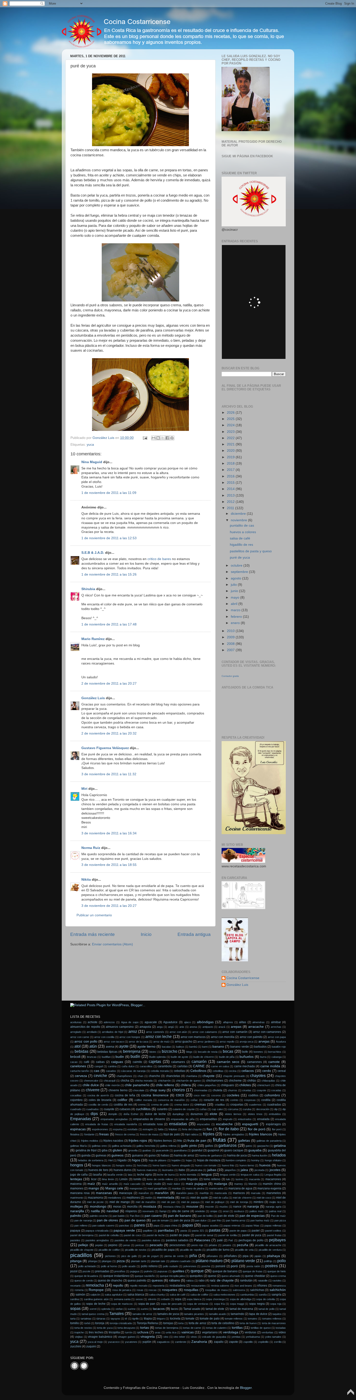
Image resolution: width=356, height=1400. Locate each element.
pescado (156, 1245)
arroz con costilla (104, 1037)
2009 (231, 637)
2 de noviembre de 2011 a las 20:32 (109, 733)
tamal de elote (215, 1309)
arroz (132, 1031)
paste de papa (238, 1230)
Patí (230, 1240)
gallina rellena (168, 1145)
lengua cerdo (228, 1174)
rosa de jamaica (122, 1290)
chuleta (217, 1090)
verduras (250, 1332)
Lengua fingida (273, 1174)
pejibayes (277, 1240)
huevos (265, 1165)
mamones (76, 1188)
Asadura (281, 1041)
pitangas (107, 1261)
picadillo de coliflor (109, 1249)
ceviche (100, 1075)
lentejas (76, 1179)
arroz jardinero (206, 1041)
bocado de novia (208, 1051)
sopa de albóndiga (240, 1299)
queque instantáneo (116, 1276)
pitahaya (273, 1256)
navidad (113, 1211)
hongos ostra (124, 1165)
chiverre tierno (118, 1090)
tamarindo (237, 1314)
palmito (75, 1216)
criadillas (220, 1104)
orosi (226, 1211)
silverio (152, 1299)
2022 (231, 438)
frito (179, 1140)
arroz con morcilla (222, 1037)
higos (136, 1160)
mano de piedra (195, 1188)
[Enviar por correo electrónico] (153, 437)
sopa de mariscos (122, 1303)
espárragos (273, 1124)
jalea (244, 1170)
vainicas (187, 1332)
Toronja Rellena (147, 1323)
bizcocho (169, 1051)
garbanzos (227, 1145)
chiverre (93, 1090)
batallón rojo (279, 1046)
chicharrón (164, 1080)
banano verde (239, 1046)
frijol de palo (171, 1134)
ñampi (162, 1211)
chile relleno (165, 1085)
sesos (139, 1299)
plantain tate (158, 1261)
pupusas (162, 1271)
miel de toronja (239, 1202)
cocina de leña (125, 1095)
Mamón (252, 1183)
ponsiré (220, 1266)
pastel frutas (274, 1235)
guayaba (255, 1150)
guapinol (213, 1150)
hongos (76, 1165)
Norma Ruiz (90, 848)
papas (187, 1225)
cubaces (125, 1109)
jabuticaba (196, 1170)
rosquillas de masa (216, 1290)
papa (156, 1225)
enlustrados (245, 1119)
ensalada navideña (125, 1124)
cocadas (276, 1090)
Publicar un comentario (94, 915)
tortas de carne (192, 1327)
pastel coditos (273, 1230)
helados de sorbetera (90, 1160)
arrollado (92, 1031)
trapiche (79, 1332)
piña (193, 1255)
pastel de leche (155, 1235)
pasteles (75, 1240)
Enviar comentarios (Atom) (112, 944)
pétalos (213, 1245)
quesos (157, 1280)
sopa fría (219, 1303)
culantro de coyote (183, 1109)
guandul (197, 1150)
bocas (228, 1051)
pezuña (242, 1245)
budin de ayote (179, 1056)
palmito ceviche (99, 1215)
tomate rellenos (234, 1318)
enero (236, 623)
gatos (249, 1145)
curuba (247, 1109)
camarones (254, 1062)
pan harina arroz (235, 1220)
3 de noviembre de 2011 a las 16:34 (109, 833)
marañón (162, 1193)
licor (94, 1179)
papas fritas (252, 1225)
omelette (200, 1211)
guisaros (137, 1155)
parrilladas (166, 1230)
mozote (209, 1206)
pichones (110, 1256)
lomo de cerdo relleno (160, 1179)
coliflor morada (143, 1100)
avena (110, 1046)
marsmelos (273, 1193)
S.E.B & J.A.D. (92, 552)
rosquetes (169, 1290)
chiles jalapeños (206, 1085)
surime (132, 1308)
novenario (148, 1211)
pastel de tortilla (227, 1235)
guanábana (180, 1150)
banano (218, 1046)
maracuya (125, 1193)
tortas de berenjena (166, 1327)
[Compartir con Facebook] (167, 437)
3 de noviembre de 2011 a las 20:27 (109, 906)
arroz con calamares (204, 1031)
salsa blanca (135, 1294)
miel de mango (119, 1202)
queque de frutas (253, 1271)
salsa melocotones (224, 1294)
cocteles (233, 1095)
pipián (258, 1256)
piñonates (212, 1256)
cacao (73, 1061)
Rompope (96, 1290)
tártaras (101, 1318)
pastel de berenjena (81, 1235)
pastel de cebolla (109, 1235)
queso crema (278, 1275)
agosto (236, 578)
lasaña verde (115, 1174)
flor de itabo (229, 1129)
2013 (231, 495)
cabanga (276, 1056)
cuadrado (75, 1109)
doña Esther (131, 1114)
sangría (276, 1294)
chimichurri (263, 1085)
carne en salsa (220, 1066)
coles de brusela (100, 1100)
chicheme (235, 1080)
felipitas (173, 1129)
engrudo (227, 1119)
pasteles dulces (151, 1240)
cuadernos (255, 1104)
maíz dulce (173, 1183)
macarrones (273, 1179)
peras (126, 1245)
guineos (117, 1155)
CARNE (199, 1066)
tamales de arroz (142, 1314)
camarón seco (228, 1062)
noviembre (239, 520)
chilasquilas (268, 1080)
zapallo (219, 1342)
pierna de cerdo (174, 1256)
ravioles (277, 1280)
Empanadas (80, 1118)
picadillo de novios (136, 1249)
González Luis (93, 698)
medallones (114, 1197)
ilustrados (168, 1170)
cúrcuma (233, 1109)
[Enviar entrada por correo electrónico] (144, 438)
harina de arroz (184, 1155)
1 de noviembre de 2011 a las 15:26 (109, 574)
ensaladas (178, 1124)
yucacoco (114, 1341)
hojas (189, 1160)
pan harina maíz (259, 1220)
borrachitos (274, 1051)
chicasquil (109, 1080)
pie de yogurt (151, 1256)
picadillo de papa (163, 1249)
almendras (258, 1022)
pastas (214, 1230)
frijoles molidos (89, 1140)
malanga (220, 1184)
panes (139, 1225)
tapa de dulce (258, 1314)
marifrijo (204, 1193)
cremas (200, 1104)
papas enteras (232, 1225)
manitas (176, 1188)
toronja (99, 1323)
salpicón (95, 1294)
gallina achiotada (121, 1145)
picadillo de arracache (268, 1245)
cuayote (109, 1109)
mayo (235, 597)
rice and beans (243, 1285)
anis (181, 1026)
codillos (253, 1095)
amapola (145, 1026)
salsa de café (240, 538)
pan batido (119, 1215)
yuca (90, 444)
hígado (122, 1160)
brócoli (75, 1057)
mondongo (98, 1206)
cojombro (76, 1100)
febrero (237, 616)
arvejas (264, 1041)
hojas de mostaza (209, 1160)
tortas (144, 1327)
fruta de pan (196, 1140)
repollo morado (138, 1285)
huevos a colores (243, 532)
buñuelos (247, 1057)
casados (111, 1070)
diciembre (239, 513)
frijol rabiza (191, 1134)
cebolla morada (160, 1070)
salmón (80, 1294)
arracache (256, 1026)
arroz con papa (277, 1037)
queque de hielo (276, 1271)
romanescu (279, 1285)
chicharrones (214, 1080)
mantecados (216, 1188)
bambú (193, 1046)
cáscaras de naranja (133, 1070)
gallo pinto (189, 1145)
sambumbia (247, 1294)
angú (171, 1026)
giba (105, 1150)
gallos (209, 1145)
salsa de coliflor (199, 1294)
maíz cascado (132, 1183)
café (86, 1062)
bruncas (92, 1056)
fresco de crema (125, 1134)
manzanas (104, 1193)
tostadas (281, 1327)
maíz (91, 1184)
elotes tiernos (233, 1114)
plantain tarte (138, 1261)
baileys (180, 1046)
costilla (266, 1100)
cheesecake (91, 1080)
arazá (221, 1026)
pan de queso (135, 1220)
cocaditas (76, 1095)
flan (209, 1129)
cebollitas (218, 1070)
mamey (238, 1183)
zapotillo (248, 1341)
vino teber (179, 1336)
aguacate (151, 1022)
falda (160, 1129)
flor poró (277, 1129)
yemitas (236, 1336)
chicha (125, 1080)
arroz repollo (227, 1041)
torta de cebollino (222, 1323)
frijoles (208, 1134)
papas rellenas (273, 1225)
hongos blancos (101, 1165)
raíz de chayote (221, 1280)
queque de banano (225, 1271)
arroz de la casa (138, 1041)
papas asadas (210, 1225)
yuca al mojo (95, 1341)
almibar (276, 1022)
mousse (192, 1206)
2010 (231, 631)
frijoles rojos (138, 1140)
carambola (165, 1066)
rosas (140, 1290)
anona (193, 1026)
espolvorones (100, 1129)
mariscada (221, 1193)
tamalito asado (217, 1314)
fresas (104, 1134)
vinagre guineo (126, 1336)
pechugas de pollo (251, 1240)
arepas (236, 1026)
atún (93, 1046)
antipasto (207, 1026)
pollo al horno (109, 1266)
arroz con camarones (267, 1032)
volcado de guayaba (214, 1336)
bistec (152, 1051)
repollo (118, 1285)
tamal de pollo (266, 1308)
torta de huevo (248, 1323)
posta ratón (253, 1266)
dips (94, 1113)
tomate (190, 1318)
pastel (256, 1230)
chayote (208, 1076)
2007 (231, 650)
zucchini (75, 1346)
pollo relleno (149, 1266)
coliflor (122, 1100)
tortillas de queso (261, 1327)
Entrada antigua (194, 934)
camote (274, 1062)
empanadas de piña (182, 1119)
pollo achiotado (87, 1266)
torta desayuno (126, 1327)
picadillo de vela (244, 1249)
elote (213, 1114)
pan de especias (252, 1216)
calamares (178, 1062)
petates (227, 1245)
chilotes (245, 1085)
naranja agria (273, 1206)
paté (220, 1240)
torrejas (168, 1323)
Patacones (202, 1240)
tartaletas (86, 1318)
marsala (255, 1193)
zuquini (91, 1346)
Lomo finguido (188, 1179)
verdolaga (230, 1332)
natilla (95, 1211)
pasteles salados (177, 1240)
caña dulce (128, 1066)
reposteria (158, 1285)
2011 (231, 508)
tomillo (74, 1323)
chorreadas (201, 1090)
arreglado (75, 1031)
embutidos (275, 1114)
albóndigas (205, 1022)
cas (96, 1071)
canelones (78, 1066)
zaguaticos (163, 1341)
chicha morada (144, 1080)
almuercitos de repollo (85, 1026)
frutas (219, 1140)
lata (130, 1174)
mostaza (149, 1206)
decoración (262, 1109)
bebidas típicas (107, 1051)
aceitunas (76, 1022)
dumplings (178, 1114)
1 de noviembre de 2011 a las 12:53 (109, 538)
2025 (231, 419)
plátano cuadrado (180, 1261)
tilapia (148, 1318)
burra (263, 1056)
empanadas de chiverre (149, 1119)
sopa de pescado (171, 1303)
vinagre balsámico (100, 1336)
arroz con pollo (85, 1041)
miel (183, 1197)
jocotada (259, 1170)
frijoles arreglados (233, 1134)
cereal (282, 1071)
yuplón (146, 1342)
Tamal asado (191, 1309)
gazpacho (263, 1145)
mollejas (76, 1206)
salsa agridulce (114, 1294)
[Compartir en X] (162, 437)
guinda (86, 1155)
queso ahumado (230, 1275)
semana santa (122, 1299)
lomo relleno (212, 1179)
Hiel (110, 1160)
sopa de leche (95, 1303)
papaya (75, 1230)
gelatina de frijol (86, 1150)
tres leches (96, 1332)
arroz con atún (178, 1031)
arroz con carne (79, 1037)
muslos (223, 1206)
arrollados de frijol (112, 1031)
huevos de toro (98, 1170)
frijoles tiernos (163, 1140)
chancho (154, 1076)
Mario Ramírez (93, 639)
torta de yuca (104, 1327)
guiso (152, 1155)
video (282, 1332)
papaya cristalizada (96, 1230)
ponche (205, 1266)
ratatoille (263, 1280)
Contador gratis (230, 676)
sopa (178, 1299)
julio (234, 584)
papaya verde (124, 1230)
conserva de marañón (171, 1100)
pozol (73, 1271)
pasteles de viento (125, 1240)
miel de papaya (190, 1202)
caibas (100, 1062)
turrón (128, 1332)
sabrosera (239, 1290)
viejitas (79, 1336)
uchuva (142, 1332)
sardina (74, 1299)
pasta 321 (198, 1230)
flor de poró (256, 1129)
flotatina (74, 1134)
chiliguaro (227, 1085)
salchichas (257, 1290)
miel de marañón (146, 1202)
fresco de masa (149, 1134)
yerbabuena (253, 1336)
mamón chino (272, 1184)
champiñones (124, 1076)
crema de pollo (160, 1104)
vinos (194, 1336)
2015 (231, 482)
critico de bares (159, 559)
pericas (139, 1245)
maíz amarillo (110, 1183)
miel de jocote (95, 1202)
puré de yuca (240, 557)
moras (117, 1206)
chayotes (258, 1075)
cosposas (250, 1100)
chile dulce (91, 1085)
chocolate (138, 1090)
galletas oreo (99, 1145)
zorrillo (278, 1341)
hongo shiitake (273, 1160)
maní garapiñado (157, 1188)
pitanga (76, 1261)
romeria (79, 1290)
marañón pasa (184, 1193)
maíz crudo (153, 1184)
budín (135, 1056)
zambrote (180, 1341)
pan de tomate (160, 1220)
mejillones (133, 1197)
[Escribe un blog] (158, 437)
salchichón (278, 1290)
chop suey (158, 1090)
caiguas (117, 1062)
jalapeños (230, 1170)
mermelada (165, 1197)
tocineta (175, 1318)
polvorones (189, 1266)
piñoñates (230, 1256)
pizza (121, 1261)
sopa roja (275, 1303)
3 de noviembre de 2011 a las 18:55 (109, 865)
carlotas (182, 1066)
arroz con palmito (251, 1037)
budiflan (106, 1056)
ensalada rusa (153, 1124)
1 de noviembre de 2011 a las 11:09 (108, 493)
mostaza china (172, 1206)
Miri (84, 789)
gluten (117, 1150)
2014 (231, 489)
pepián (99, 1245)
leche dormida (188, 1174)
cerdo (266, 1071)
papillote (148, 1230)
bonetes (258, 1051)
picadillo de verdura (270, 1249)
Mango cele (114, 1188)
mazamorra (95, 1197)
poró (234, 1266)
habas (165, 1155)
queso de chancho (110, 1280)
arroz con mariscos (193, 1037)
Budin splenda (157, 1056)
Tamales (116, 1313)
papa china (170, 1225)
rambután (246, 1280)
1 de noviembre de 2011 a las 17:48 (109, 624)
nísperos (131, 1211)
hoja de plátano (158, 1160)
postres (271, 1266)
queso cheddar (255, 1276)
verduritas (267, 1332)
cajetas (155, 1061)
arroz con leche (158, 1036)
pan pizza (280, 1220)
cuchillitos (143, 1109)
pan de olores (107, 1220)
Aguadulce (170, 1022)
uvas (158, 1332)
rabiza (189, 1280)
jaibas (211, 1170)
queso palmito (137, 1280)
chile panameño (137, 1085)
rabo (202, 1280)
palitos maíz (256, 1211)
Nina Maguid (91, 462)
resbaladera (178, 1285)
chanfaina (191, 1076)
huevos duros (123, 1170)
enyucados (203, 1124)
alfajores (228, 1022)
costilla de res (123, 1104)
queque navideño (145, 1275)
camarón (199, 1061)
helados (279, 1155)
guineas (101, 1155)
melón (148, 1197)
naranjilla (77, 1211)
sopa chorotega (215, 1299)
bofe (245, 1051)
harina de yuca (237, 1155)
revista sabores (220, 1285)
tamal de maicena (241, 1309)
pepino (112, 1245)
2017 (231, 470)
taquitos (277, 1314)
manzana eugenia (269, 1188)
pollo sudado (170, 1266)
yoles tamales (273, 1336)
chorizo (178, 1090)
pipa (245, 1256)
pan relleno (80, 1225)
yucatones (131, 1341)
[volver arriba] (351, 1394)
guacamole (162, 1150)
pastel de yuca (251, 1235)
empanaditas (208, 1119)
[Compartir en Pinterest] (172, 437)
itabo (181, 1170)
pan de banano (179, 1216)
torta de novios (83, 1327)
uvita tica (171, 1332)
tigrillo (135, 1318)
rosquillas (191, 1290)
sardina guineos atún (96, 1299)
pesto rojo (197, 1245)
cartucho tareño (79, 1070)
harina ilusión (259, 1155)
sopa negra (256, 1303)
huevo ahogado (181, 1165)
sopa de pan (146, 1303)
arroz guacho (183, 1041)
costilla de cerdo (98, 1104)
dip (276, 1109)
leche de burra (165, 1174)
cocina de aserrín (98, 1095)
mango (93, 1188)
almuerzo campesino (120, 1026)
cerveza (81, 1076)
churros (232, 1090)
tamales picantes (194, 1314)
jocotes (275, 1170)
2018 (231, 463)
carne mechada (244, 1066)
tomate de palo (210, 1318)
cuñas (203, 1109)
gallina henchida (145, 1145)
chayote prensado (234, 1076)
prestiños (119, 1271)
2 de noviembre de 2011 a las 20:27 (109, 683)
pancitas (124, 1225)
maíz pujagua (196, 1184)
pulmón (148, 1271)
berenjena (131, 1051)
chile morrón (112, 1085)
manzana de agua (240, 1188)
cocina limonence (154, 1095)
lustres (240, 1179)
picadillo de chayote (81, 1249)
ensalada (263, 1119)
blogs (189, 1051)
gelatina (280, 1145)
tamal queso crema (93, 1314)
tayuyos (115, 1318)
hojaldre (176, 1160)
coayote (261, 1090)
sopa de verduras (198, 1303)
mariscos (239, 1193)
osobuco (239, 1211)
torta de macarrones (274, 1323)
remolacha (95, 1285)
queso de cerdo (83, 1280)
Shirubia (88, 589)
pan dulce (201, 1220)
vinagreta (147, 1336)
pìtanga (92, 1261)
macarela (254, 1179)
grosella (133, 1150)
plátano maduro (209, 1260)
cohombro (272, 1095)
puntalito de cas (242, 525)
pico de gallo (129, 1256)
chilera (186, 1085)
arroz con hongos (129, 1037)
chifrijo (251, 1080)
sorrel (93, 1308)
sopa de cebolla (265, 1299)
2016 (231, 476)
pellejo (83, 1245)
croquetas (236, 1104)
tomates (252, 1318)
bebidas (81, 1051)
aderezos (109, 1022)
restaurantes (198, 1285)
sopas (75, 1308)
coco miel (199, 1095)
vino (165, 1336)
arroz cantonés (155, 1031)
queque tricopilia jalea (172, 1275)
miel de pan (168, 1202)
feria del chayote (191, 1129)
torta (181, 1323)
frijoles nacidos (113, 1140)
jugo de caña (79, 1174)
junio (235, 591)
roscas (152, 1290)
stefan (119, 1308)
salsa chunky (157, 1294)
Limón (123, 1179)
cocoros (216, 1095)
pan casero (153, 1216)
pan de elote (226, 1216)
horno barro (160, 1165)
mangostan (136, 1188)
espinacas (78, 1129)
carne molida (270, 1066)
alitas (242, 1022)
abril (234, 604)
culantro (162, 1109)
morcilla (132, 1206)
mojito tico (275, 1202)
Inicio (146, 934)
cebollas (179, 1071)
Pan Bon (135, 1215)
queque (197, 1271)
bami (205, 1046)
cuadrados (92, 1109)
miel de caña (220, 1197)
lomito (137, 1179)
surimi (144, 1308)
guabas (146, 1150)
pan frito (216, 1220)
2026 (231, 412)
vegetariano (210, 1332)
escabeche (224, 1124)
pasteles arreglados (97, 1240)
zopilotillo (263, 1341)
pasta (183, 1230)
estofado (132, 1129)
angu (160, 1026)
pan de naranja (83, 1220)
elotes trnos (255, 1114)
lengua (206, 1174)
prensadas (102, 1271)
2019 (231, 457)
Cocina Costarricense (242, 978)
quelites (178, 1271)
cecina (232, 1070)
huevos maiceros (147, 1170)
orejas (213, 1211)
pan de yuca (182, 1220)
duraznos (197, 1114)
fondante (89, 1134)
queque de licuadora (86, 1275)
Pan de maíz (278, 1215)
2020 (231, 450)
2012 (231, 502)
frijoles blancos (260, 1134)
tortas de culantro (216, 1327)
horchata (142, 1165)
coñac (194, 1100)
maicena (76, 1184)
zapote (233, 1342)
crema (142, 1104)
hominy (255, 1160)
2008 (231, 644)
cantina (112, 1066)
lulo (228, 1179)
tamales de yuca (168, 1314)
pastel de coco (132, 1235)
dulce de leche (155, 1114)
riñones (262, 1285)
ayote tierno (146, 1046)
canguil (98, 1066)
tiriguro (161, 1318)
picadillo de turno (218, 1249)
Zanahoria (199, 1342)
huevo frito (228, 1165)
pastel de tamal (204, 1235)
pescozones (178, 1245)
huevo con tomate (206, 1165)
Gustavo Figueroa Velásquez (105, 748)
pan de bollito (205, 1215)
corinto (234, 1100)
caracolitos (146, 1066)
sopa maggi (237, 1303)
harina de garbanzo (210, 1155)
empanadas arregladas (114, 1119)
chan (140, 1076)
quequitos (196, 1276)
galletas (244, 1140)
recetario (75, 1285)
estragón (148, 1129)
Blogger (246, 1388)
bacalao (166, 1046)
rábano (174, 1280)
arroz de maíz (161, 1041)
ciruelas (246, 1090)
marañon (144, 1193)
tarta (73, 1318)
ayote (124, 1046)
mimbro (258, 1202)
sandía (263, 1294)
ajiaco (187, 1022)
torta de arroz (197, 1323)
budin (120, 1057)
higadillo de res (241, 544)
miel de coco (263, 1197)
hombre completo (236, 1160)
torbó (87, 1323)
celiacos (247, 1071)
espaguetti (250, 1124)
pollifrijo (268, 1261)
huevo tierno (247, 1165)
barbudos (260, 1046)
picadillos (81, 1255)
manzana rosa (80, 1193)
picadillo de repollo (190, 1249)
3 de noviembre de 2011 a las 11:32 (108, 774)
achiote (92, 1022)
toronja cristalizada (121, 1323)
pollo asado (129, 1266)
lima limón (108, 1179)
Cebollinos (198, 1071)
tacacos (159, 1309)
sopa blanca (194, 1299)
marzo (236, 610)
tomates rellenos (272, 1318)
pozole (86, 1271)
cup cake (217, 1109)
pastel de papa (180, 1235)
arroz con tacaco (114, 1041)
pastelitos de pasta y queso (251, 551)
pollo (281, 1260)
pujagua (134, 1271)
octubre (237, 565)
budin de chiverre (203, 1056)
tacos (174, 1309)
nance (237, 1206)
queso (212, 1276)
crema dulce (181, 1104)
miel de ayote (199, 1197)
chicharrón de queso (188, 1080)
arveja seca (246, 1041)
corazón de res (214, 1100)
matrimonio (76, 1197)
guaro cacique (233, 1150)
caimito (137, 1062)
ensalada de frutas (96, 1124)
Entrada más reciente (92, 934)
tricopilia (114, 1332)
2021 (231, 444)
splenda (105, 1308)
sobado (165, 1299)
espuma (118, 1129)
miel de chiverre (242, 1197)
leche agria (144, 1174)
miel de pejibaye (214, 1202)
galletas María (78, 1145)
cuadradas (274, 1104)
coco (180, 1095)
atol (77, 1046)
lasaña (97, 1174)
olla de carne (180, 1211)
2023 (231, 432)
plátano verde (243, 1260)
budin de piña (227, 1056)
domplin (112, 1114)
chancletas (173, 1076)
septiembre (240, 572)
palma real (275, 1211)
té (126, 1318)
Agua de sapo (130, 1022)
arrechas (276, 1026)
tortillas (237, 1327)
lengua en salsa (250, 1174)
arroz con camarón (235, 1032)
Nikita (86, 879)
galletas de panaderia (269, 1140)
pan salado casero (103, 1225)
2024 (231, 425)
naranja (253, 1206)
